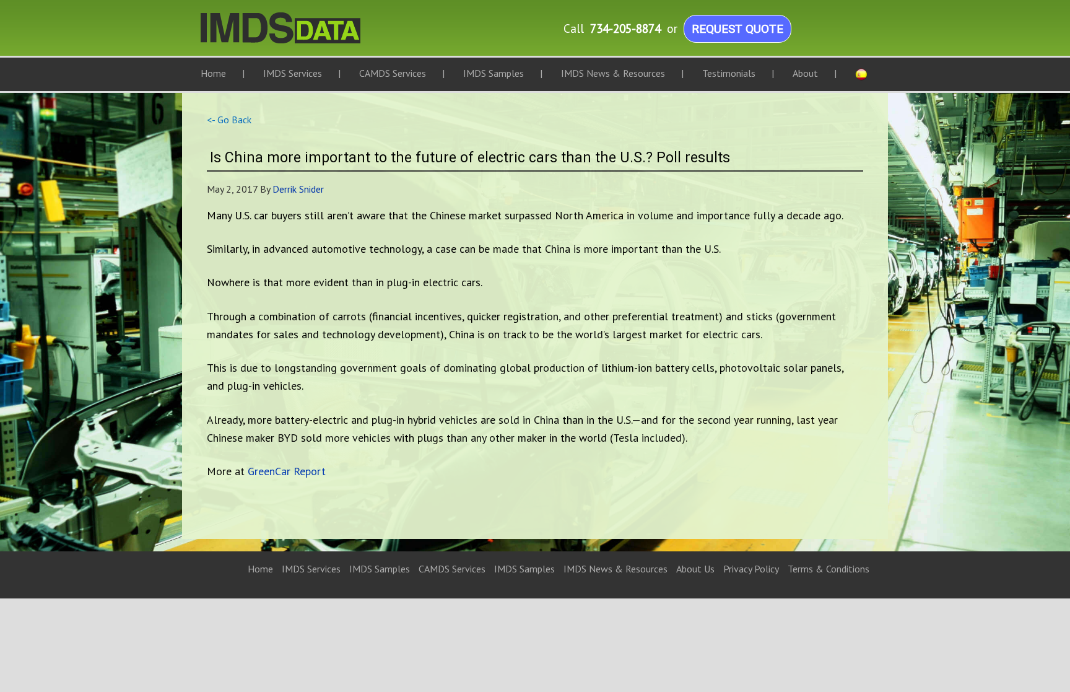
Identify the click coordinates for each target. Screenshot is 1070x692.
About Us (695, 569)
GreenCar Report (287, 471)
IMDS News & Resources (615, 569)
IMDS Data (324, 34)
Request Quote (737, 29)
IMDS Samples (379, 569)
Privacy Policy (751, 569)
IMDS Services (311, 569)
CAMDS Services (452, 569)
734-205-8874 (625, 28)
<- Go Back (229, 119)
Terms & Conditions (828, 569)
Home (260, 569)
